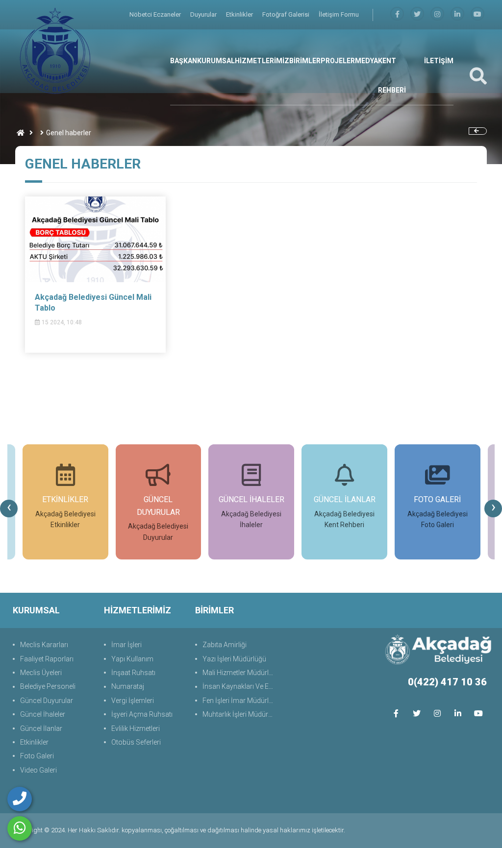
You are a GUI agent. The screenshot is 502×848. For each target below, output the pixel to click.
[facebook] (397, 14)
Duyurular (204, 14)
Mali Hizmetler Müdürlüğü (239, 673)
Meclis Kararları (44, 645)
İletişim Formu (339, 14)
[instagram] (437, 14)
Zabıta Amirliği (224, 645)
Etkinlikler (240, 14)
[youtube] (477, 14)
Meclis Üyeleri (41, 673)
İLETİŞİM (438, 61)
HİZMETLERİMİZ (262, 61)
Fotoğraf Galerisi (286, 14)
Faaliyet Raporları (47, 659)
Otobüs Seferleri (136, 742)
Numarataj (127, 686)
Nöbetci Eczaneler (155, 14)
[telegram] (417, 14)
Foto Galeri (37, 756)
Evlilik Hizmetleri (135, 728)
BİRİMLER (305, 61)
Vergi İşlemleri (132, 700)
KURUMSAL (216, 61)
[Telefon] (19, 799)
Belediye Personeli (47, 686)
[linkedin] (457, 14)
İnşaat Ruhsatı (133, 673)
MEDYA (366, 61)
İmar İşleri (126, 645)
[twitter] (416, 713)
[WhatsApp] (19, 828)
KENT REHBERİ (392, 75)
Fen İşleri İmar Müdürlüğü (239, 700)
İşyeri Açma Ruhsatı (142, 714)
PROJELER (338, 61)
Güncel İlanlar (41, 728)
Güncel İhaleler (42, 714)
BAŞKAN (183, 61)
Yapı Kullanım (132, 659)
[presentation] (9, 508)
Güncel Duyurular (46, 700)
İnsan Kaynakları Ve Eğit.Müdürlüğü (239, 686)
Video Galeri (38, 770)
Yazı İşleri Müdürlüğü (234, 659)
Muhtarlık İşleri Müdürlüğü (239, 714)
